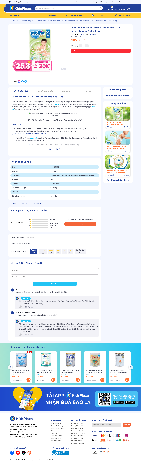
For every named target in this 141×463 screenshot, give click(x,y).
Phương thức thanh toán (78, 426)
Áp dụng (127, 424)
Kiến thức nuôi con (56, 431)
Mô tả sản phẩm (21, 91)
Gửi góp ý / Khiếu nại (77, 435)
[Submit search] (101, 8)
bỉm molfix (34, 138)
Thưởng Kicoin (128, 2)
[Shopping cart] (129, 7)
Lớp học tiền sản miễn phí (78, 431)
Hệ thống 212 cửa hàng (115, 2)
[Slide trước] (10, 367)
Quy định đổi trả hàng (77, 423)
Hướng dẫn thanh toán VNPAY (79, 443)
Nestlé (39, 374)
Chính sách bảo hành (77, 438)
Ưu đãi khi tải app (102, 2)
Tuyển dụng (54, 433)
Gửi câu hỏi (54, 284)
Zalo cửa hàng (91, 2)
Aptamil (64, 374)
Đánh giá (65, 91)
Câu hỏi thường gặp (76, 440)
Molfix (82, 34)
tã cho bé (56, 104)
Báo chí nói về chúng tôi (58, 428)
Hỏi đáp (88, 91)
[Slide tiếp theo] (131, 367)
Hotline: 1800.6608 (80, 2)
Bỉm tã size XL (25, 203)
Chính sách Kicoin (56, 438)
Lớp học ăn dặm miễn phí (78, 433)
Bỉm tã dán (37, 203)
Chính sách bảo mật (56, 435)
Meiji (14, 374)
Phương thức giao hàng (78, 428)
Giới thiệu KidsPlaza (56, 423)
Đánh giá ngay (80, 224)
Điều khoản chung (56, 440)
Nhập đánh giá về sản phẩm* (21, 243)
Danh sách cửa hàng (57, 426)
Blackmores (114, 374)
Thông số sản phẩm (43, 91)
